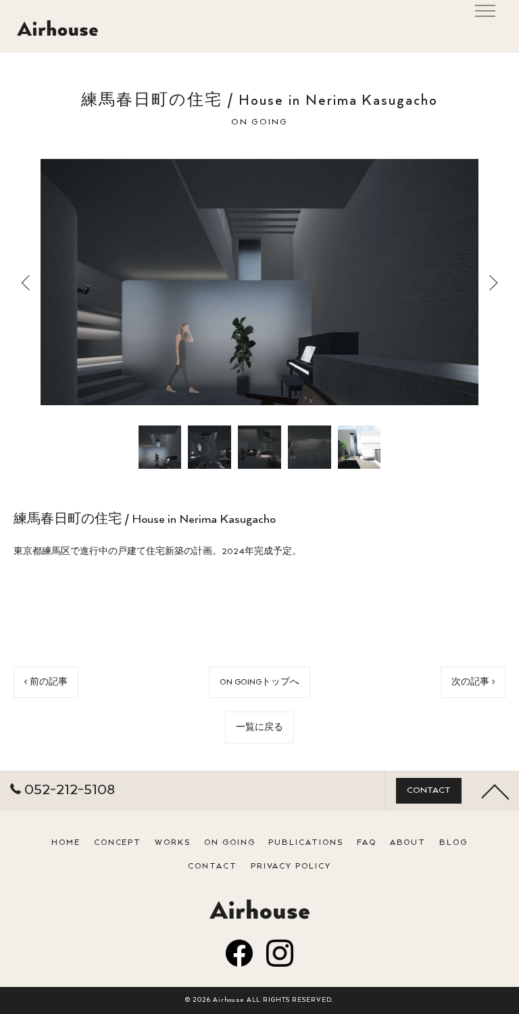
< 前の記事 (46, 682)
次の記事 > (473, 682)
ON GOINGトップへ (259, 682)
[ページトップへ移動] (495, 790)
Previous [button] (27, 282)
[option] (259, 282)
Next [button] (491, 282)
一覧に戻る (259, 727)
